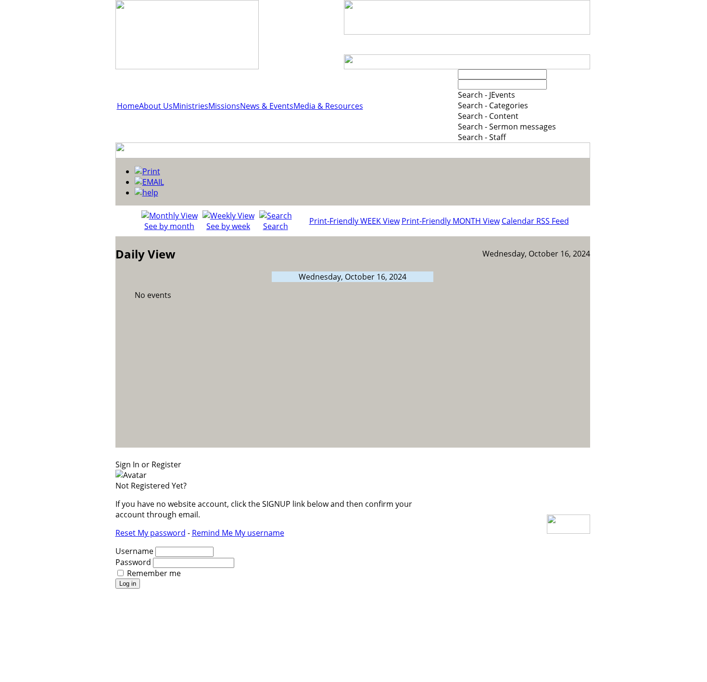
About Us (156, 106)
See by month (169, 226)
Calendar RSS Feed (535, 221)
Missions (224, 106)
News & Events (266, 106)
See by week (228, 226)
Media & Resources (328, 106)
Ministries (190, 106)
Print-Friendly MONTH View (451, 221)
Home (128, 106)
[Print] (147, 171)
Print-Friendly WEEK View (354, 221)
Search (275, 226)
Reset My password (150, 533)
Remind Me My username (238, 533)
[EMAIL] (149, 182)
